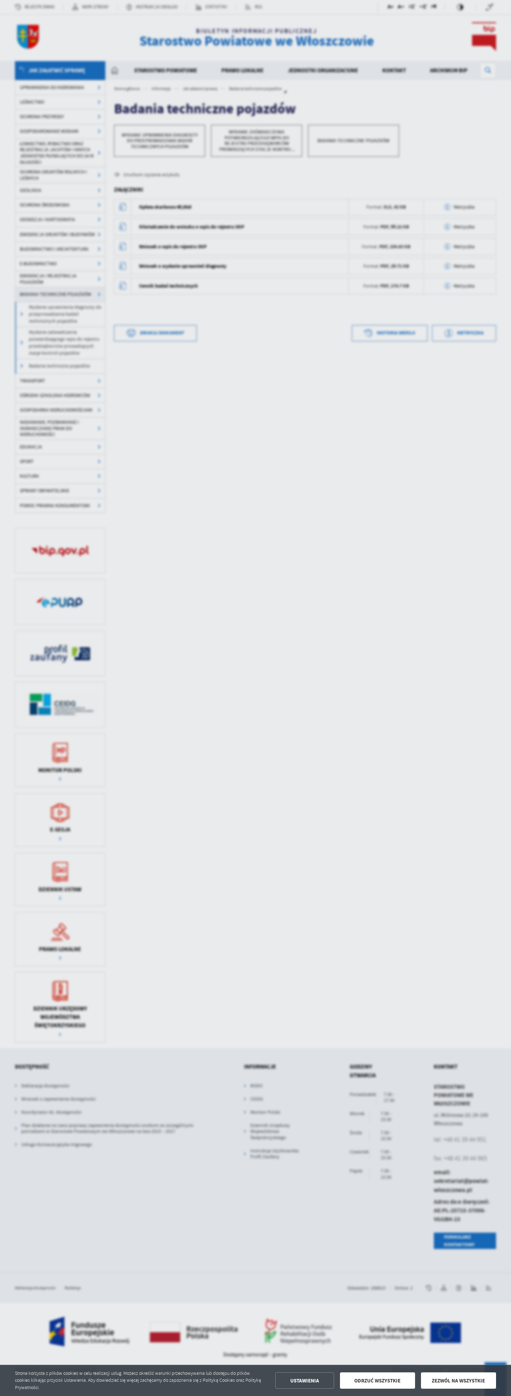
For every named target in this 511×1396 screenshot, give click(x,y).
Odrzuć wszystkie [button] (377, 1380)
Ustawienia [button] (304, 1380)
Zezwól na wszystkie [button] (458, 1380)
